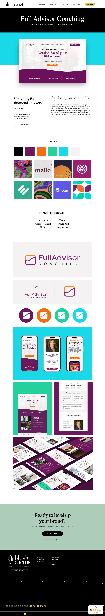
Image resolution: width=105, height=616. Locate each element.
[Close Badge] (103, 605)
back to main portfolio (52, 540)
